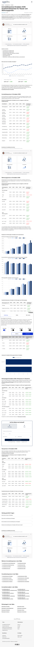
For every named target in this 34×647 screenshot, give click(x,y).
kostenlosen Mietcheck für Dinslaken (8, 382)
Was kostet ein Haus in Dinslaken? (7, 515)
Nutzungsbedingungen (6, 638)
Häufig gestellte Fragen (6, 55)
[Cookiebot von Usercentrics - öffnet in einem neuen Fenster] (29, 312)
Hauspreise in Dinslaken (25, 14)
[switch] (13, 330)
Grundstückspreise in (7, 576)
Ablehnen (16, 333)
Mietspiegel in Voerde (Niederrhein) (7, 608)
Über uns (19, 624)
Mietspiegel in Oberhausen (21, 608)
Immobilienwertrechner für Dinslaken (8, 89)
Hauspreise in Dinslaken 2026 (7, 54)
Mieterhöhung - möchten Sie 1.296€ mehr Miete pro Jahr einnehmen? (14, 56)
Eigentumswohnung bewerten (7, 627)
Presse (19, 627)
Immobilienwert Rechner (6, 624)
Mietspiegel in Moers (20, 606)
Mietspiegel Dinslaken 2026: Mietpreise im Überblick (11, 53)
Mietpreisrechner (5, 630)
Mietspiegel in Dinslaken (22, 416)
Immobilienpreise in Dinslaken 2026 (8, 50)
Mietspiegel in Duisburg (5, 611)
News (18, 628)
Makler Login (20, 636)
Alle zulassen (28, 333)
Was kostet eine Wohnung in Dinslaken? (8, 518)
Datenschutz (4, 636)
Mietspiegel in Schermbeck (21, 611)
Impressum (4, 635)
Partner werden (20, 635)
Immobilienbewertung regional (7, 628)
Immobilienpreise (8, 563)
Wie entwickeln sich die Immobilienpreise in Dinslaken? (11, 521)
